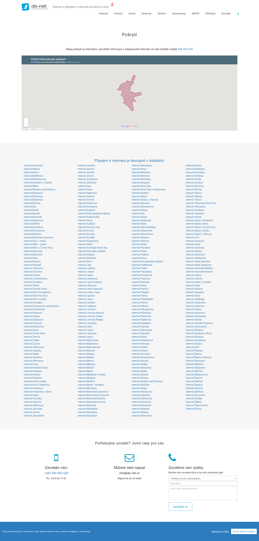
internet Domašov (33, 302)
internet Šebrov (194, 353)
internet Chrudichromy (35, 278)
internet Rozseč (140, 360)
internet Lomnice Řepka (90, 319)
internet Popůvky (141, 282)
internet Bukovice (33, 251)
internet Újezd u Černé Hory (200, 227)
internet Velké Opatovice (199, 265)
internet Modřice (86, 381)
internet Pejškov (140, 254)
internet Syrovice (195, 186)
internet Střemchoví (142, 415)
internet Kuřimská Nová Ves (92, 247)
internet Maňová (86, 350)
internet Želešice (194, 391)
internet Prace (139, 285)
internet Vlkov (193, 295)
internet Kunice (86, 230)
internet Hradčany (33, 388)
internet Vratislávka (196, 316)
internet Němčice (141, 175)
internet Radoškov (141, 323)
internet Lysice (85, 336)
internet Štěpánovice (197, 374)
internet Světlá (193, 179)
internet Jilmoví (86, 175)
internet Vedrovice (195, 254)
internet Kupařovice (88, 241)
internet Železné (194, 388)
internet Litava (85, 299)
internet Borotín (32, 213)
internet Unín (192, 237)
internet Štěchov (194, 371)
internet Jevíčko (86, 172)
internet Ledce (85, 275)
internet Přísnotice (141, 312)
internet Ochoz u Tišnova (145, 199)
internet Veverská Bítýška (199, 268)
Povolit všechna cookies (244, 531)
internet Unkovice (195, 241)
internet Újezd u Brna (197, 223)
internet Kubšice (86, 223)
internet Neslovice (87, 415)
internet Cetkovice (33, 268)
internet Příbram (140, 306)
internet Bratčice (32, 234)
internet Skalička (140, 384)
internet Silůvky (140, 377)
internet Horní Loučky (35, 381)
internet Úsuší (193, 244)
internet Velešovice (196, 258)
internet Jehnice (86, 169)
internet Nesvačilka (142, 165)
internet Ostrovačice (142, 234)
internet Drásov (32, 316)
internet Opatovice (141, 220)
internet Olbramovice (143, 206)
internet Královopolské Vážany (94, 213)
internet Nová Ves (141, 186)
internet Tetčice (194, 193)
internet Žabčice (194, 381)
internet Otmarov (140, 237)
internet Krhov (85, 220)
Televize (146, 13)
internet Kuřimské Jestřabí (91, 251)
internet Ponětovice (142, 275)
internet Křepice (86, 254)
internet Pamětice (141, 247)
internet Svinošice (195, 172)
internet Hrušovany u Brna (38, 391)
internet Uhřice (193, 217)
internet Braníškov (33, 227)
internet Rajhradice (142, 330)
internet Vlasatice (195, 292)
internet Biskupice (33, 193)
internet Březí (31, 258)
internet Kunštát (86, 237)
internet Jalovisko (33, 408)
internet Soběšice (141, 395)
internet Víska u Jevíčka (198, 282)
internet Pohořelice (142, 271)
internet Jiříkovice (87, 182)
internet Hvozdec (33, 398)
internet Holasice (33, 371)
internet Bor (30, 206)
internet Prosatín (140, 292)
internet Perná (139, 258)
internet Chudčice (33, 282)
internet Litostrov (86, 302)
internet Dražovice (33, 319)
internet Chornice (33, 271)
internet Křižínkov (87, 258)
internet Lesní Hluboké (90, 282)
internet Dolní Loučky (35, 299)
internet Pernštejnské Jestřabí (147, 261)
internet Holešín (32, 374)
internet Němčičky (141, 179)
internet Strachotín (141, 405)
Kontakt (226, 13)
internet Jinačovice (88, 179)
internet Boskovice (33, 220)
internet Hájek (31, 353)
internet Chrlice (32, 275)
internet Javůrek (86, 165)
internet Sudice (194, 165)
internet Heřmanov (33, 360)
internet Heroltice (33, 357)
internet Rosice (140, 350)
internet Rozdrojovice (143, 357)
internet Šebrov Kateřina (198, 357)
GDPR (195, 13)
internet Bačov (31, 172)
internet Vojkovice (195, 306)
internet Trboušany (195, 206)
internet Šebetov (194, 350)
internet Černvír (32, 336)
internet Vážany (194, 251)
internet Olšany (140, 210)
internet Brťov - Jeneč (35, 244)
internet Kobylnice (87, 203)
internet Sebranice (141, 367)
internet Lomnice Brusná (91, 312)
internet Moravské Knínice (91, 401)
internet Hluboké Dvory (36, 367)
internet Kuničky (86, 234)
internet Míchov (86, 360)
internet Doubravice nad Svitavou (41, 306)
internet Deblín (31, 285)
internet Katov (85, 189)
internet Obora (139, 196)
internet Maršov (86, 353)
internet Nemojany (87, 412)
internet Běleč (31, 186)
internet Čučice (32, 343)
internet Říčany (194, 408)
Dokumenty (179, 13)
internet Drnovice (33, 323)
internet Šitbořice (195, 364)
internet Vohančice (195, 302)
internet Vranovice (195, 312)
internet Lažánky (86, 268)
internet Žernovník (195, 395)
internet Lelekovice (88, 278)
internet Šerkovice (195, 360)
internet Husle (31, 395)
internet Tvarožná (195, 213)
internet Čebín (31, 330)
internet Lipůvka (86, 295)
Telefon (162, 13)
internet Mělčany (86, 364)
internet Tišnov (193, 199)
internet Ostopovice (142, 230)
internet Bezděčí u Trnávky (38, 182)
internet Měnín (85, 371)
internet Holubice (33, 377)
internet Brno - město (35, 241)
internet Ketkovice (87, 193)
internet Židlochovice (197, 405)
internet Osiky (139, 223)
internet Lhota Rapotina (90, 288)
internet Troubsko (195, 210)
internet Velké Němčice (198, 261)
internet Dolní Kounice (36, 295)
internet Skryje (139, 388)
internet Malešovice (88, 343)
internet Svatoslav (195, 169)
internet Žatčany (194, 384)
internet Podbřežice (142, 265)
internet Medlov (86, 357)
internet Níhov (139, 169)
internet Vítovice (194, 288)
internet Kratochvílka (89, 217)
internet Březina (32, 261)
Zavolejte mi (180, 506)
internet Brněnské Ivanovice (38, 237)
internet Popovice (141, 278)
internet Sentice (140, 374)
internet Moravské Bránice (92, 398)
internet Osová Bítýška (144, 227)
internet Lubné (85, 330)
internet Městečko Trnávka (92, 374)
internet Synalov (194, 182)
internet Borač (31, 210)
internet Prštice (140, 295)
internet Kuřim (85, 244)
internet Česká (31, 340)
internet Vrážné (194, 319)
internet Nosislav (141, 182)
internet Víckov (193, 275)
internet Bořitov (32, 223)
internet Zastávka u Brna (199, 333)
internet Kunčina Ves (89, 227)
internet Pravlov (140, 288)
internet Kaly (84, 186)
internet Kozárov (86, 210)
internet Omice (139, 217)
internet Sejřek (139, 371)
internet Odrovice (141, 203)
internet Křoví (85, 261)
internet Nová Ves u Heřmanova (149, 189)
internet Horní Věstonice (36, 384)
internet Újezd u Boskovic (199, 220)
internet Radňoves (141, 319)
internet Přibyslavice (142, 309)
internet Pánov (139, 251)
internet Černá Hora (34, 333)
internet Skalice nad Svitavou (147, 381)
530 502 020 (185, 49)
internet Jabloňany (33, 405)
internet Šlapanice (195, 367)
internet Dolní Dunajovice (37, 292)
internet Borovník (33, 217)
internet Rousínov (141, 353)
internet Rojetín (140, 347)
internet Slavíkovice (142, 391)
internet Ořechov (140, 241)
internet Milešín (86, 367)
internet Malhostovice (89, 347)
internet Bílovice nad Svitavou (39, 189)
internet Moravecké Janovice (93, 391)
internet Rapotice (141, 333)
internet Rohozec (141, 343)
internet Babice (32, 169)
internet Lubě (85, 326)
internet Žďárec (194, 401)
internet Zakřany (194, 330)
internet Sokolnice (141, 401)
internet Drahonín (33, 312)
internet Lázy (84, 265)
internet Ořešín (139, 244)
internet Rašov (139, 336)
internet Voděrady (195, 299)
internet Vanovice (195, 247)
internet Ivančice (32, 401)
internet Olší (138, 213)
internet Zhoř (192, 347)
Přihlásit (210, 13)
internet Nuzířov (140, 193)
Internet (103, 13)
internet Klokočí (86, 196)
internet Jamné (32, 412)
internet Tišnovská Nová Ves (201, 203)
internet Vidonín (194, 278)
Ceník (131, 13)
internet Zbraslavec (196, 340)
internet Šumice (194, 377)
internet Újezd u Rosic (197, 230)
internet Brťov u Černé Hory (38, 247)
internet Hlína (31, 364)
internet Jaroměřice (34, 415)
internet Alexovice (33, 165)
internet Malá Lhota (88, 340)
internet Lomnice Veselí (90, 316)
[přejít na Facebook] (237, 12)
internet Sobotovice (142, 398)
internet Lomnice (86, 309)
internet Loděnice (87, 306)
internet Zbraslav (195, 336)
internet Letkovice (87, 285)
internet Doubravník (34, 309)
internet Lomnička (87, 323)
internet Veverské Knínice (199, 271)
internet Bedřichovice (35, 179)
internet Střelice (140, 412)
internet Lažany (86, 271)
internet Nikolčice (141, 172)
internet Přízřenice (141, 316)
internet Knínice (86, 199)
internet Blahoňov (33, 196)
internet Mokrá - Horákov (91, 384)
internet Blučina (32, 203)
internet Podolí (139, 268)
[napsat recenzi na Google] (112, 5)
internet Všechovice (196, 326)
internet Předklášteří (142, 299)
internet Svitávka (194, 175)
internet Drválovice (34, 326)
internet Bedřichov (33, 175)
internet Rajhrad (140, 326)
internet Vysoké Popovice (199, 323)
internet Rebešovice (142, 340)
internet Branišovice (34, 230)
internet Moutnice (87, 405)
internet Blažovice (33, 199)
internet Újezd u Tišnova (199, 234)
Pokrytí (118, 13)
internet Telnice (194, 189)
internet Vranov (194, 309)
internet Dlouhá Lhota (35, 288)
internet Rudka (139, 364)
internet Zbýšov (194, 343)
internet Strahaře (140, 408)
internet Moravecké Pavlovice (93, 395)
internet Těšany (194, 196)
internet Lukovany (87, 333)
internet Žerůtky (194, 398)
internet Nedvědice (88, 408)
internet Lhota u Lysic (89, 292)
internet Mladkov (86, 377)
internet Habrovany (34, 347)
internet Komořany (87, 206)
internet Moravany (87, 388)
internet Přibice (140, 302)
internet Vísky (193, 285)
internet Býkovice (33, 254)
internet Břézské (32, 265)
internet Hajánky (32, 350)
